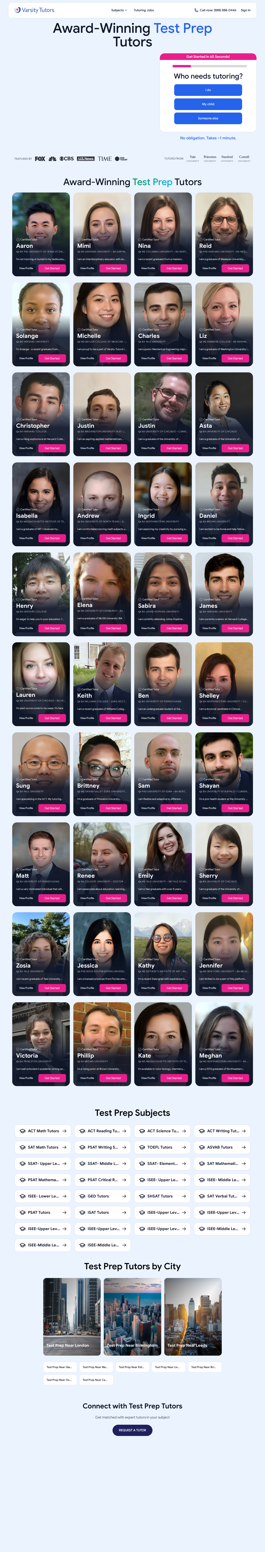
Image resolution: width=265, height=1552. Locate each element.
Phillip (85, 1055)
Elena (85, 605)
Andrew (88, 516)
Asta (205, 426)
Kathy (146, 965)
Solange (27, 336)
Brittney (88, 786)
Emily (145, 875)
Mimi (84, 246)
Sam (144, 786)
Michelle (89, 336)
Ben (143, 696)
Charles (149, 336)
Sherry (208, 875)
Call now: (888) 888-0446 (218, 10)
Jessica (87, 965)
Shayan (209, 786)
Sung (23, 786)
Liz (203, 336)
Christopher (33, 426)
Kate (144, 1055)
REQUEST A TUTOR (132, 1430)
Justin (85, 426)
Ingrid (146, 516)
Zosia (23, 965)
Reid (205, 246)
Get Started (52, 268)
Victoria (27, 1055)
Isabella (27, 516)
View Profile (26, 268)
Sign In (245, 10)
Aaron (24, 246)
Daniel (208, 516)
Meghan (210, 1055)
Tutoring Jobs (144, 10)
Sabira (147, 606)
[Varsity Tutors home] (34, 10)
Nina (144, 246)
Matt (22, 875)
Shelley (209, 696)
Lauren (25, 695)
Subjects (117, 10)
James (208, 606)
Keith (84, 696)
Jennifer (211, 965)
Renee (86, 875)
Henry (24, 606)
